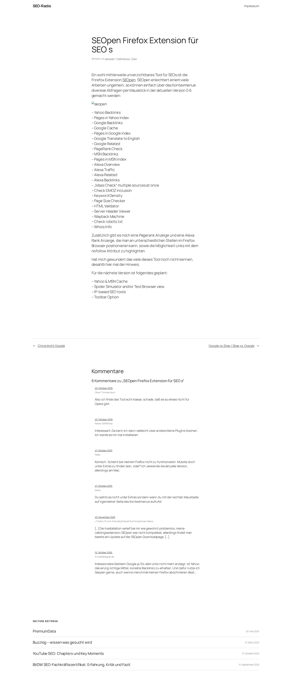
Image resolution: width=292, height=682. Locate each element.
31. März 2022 (252, 642)
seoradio (109, 58)
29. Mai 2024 (252, 631)
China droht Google (51, 346)
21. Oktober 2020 (250, 653)
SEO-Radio (42, 5)
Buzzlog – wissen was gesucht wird (62, 642)
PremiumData (44, 631)
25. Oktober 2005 (104, 419)
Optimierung (123, 58)
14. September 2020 (249, 664)
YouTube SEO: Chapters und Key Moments (68, 653)
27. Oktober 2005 (103, 450)
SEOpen (129, 79)
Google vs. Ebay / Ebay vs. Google (231, 346)
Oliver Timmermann (105, 392)
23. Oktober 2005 (104, 388)
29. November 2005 (105, 517)
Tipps (134, 58)
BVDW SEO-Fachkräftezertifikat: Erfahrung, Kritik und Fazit (81, 665)
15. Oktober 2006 (103, 552)
